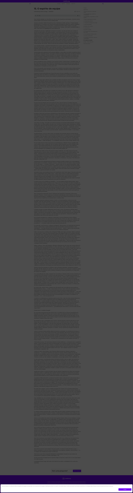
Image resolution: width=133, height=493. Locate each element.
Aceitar (125, 489)
